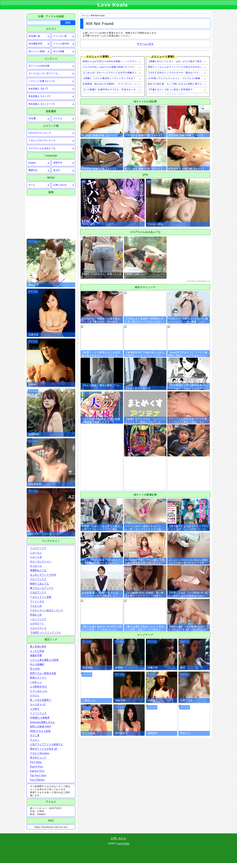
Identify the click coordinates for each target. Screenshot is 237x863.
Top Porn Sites (38, 775)
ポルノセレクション (40, 561)
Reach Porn (36, 766)
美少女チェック (38, 757)
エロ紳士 (35, 708)
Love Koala (122, 843)
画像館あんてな (38, 570)
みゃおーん (36, 565)
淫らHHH (35, 668)
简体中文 (57, 163)
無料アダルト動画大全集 (43, 673)
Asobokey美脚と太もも (42, 722)
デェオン (35, 739)
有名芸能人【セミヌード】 (41, 104)
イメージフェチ (38, 713)
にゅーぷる (36, 557)
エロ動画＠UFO (38, 686)
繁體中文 (32, 170)
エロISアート (37, 623)
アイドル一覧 (60, 36)
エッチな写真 (37, 651)
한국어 (56, 170)
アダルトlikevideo (39, 753)
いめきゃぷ (36, 682)
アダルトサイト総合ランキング (46, 610)
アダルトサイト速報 (40, 597)
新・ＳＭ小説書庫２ (40, 700)
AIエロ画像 (58, 51)
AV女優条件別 (35, 43)
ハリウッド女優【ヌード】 (41, 81)
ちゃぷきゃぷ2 (38, 704)
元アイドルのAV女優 (38, 66)
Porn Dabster (37, 779)
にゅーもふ (36, 552)
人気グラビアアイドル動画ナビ (46, 744)
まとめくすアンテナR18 (43, 574)
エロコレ (35, 695)
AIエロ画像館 (37, 664)
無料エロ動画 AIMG (40, 726)
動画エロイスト (38, 677)
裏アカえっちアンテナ (42, 588)
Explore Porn (37, 771)
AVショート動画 (36, 51)
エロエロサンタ (38, 628)
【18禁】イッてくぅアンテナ (45, 632)
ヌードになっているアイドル (43, 73)
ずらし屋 (35, 735)
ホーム (31, 185)
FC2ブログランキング (39, 133)
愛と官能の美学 (38, 646)
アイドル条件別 (61, 43)
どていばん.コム (38, 691)
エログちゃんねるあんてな (41, 148)
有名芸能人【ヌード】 (39, 96)
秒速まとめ (36, 614)
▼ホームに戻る (145, 43)
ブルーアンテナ (38, 579)
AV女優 (32, 118)
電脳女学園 (36, 655)
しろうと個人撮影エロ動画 (44, 660)
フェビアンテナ (38, 548)
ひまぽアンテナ (38, 592)
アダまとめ (36, 605)
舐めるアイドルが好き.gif (43, 748)
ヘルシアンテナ (38, 619)
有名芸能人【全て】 (38, 89)
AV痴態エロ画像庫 (39, 717)
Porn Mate (36, 762)
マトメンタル (37, 601)
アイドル (57, 118)
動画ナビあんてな (39, 583)
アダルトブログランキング (41, 140)
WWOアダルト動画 (40, 731)
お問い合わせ (60, 185)
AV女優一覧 (34, 36)
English (32, 163)
